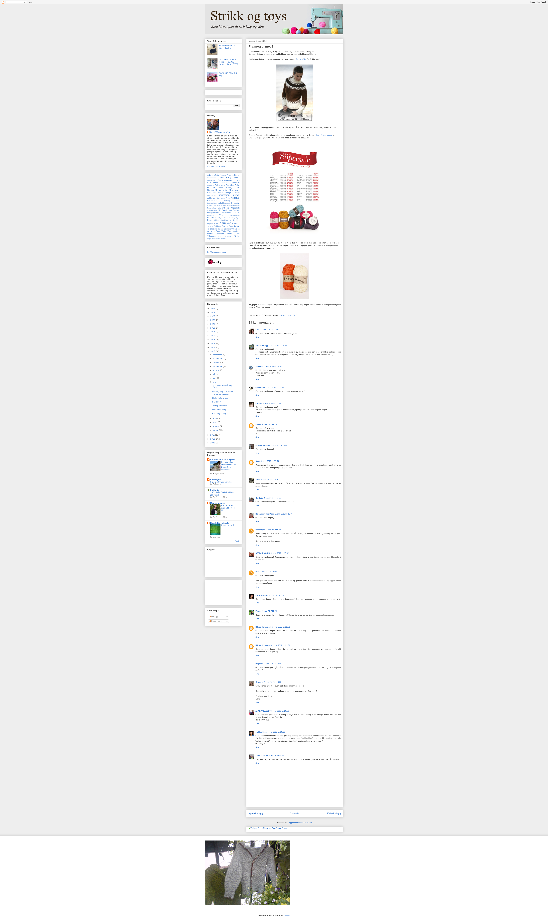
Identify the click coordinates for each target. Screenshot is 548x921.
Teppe (236, 226)
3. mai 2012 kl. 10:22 (272, 682)
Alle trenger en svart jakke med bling (227, 507)
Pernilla (258, 403)
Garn (237, 187)
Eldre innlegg (334, 813)
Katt (218, 198)
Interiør (235, 195)
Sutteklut (210, 226)
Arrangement (211, 178)
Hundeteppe (211, 195)
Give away (234, 190)
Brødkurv (235, 183)
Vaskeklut (220, 234)
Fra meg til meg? (261, 46)
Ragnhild (259, 664)
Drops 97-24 (301, 59)
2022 (212, 320)
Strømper (235, 224)
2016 (212, 336)
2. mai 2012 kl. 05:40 (278, 346)
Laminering (226, 201)
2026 (212, 308)
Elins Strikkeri (261, 595)
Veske (229, 233)
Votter (236, 236)
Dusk (223, 185)
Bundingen (260, 530)
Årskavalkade (220, 238)
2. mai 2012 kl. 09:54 (270, 461)
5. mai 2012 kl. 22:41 (278, 755)
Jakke (209, 198)
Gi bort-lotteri (221, 190)
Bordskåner (225, 183)
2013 (212, 347)
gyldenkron (260, 387)
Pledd (224, 210)
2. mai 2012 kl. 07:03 (273, 367)
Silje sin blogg (261, 346)
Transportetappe (219, 405)
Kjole (228, 198)
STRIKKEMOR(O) (262, 553)
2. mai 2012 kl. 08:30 (272, 403)
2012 (212, 351)
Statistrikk (215, 490)
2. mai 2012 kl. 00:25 (270, 330)
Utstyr (209, 233)
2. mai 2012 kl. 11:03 (272, 498)
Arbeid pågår (213, 175)
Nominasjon (235, 205)
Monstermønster (262, 445)
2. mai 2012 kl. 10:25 (269, 480)
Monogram (226, 205)
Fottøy (229, 187)
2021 (212, 324)
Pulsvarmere (226, 213)
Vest (237, 234)
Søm (231, 226)
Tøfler (223, 231)
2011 (212, 435)
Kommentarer (217, 621)
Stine (257, 480)
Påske (221, 215)
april (215, 418)
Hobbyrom (229, 193)
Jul (214, 198)
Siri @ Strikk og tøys (220, 132)
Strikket (225, 223)
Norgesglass (211, 208)
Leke (237, 201)
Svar (257, 337)
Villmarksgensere (214, 236)
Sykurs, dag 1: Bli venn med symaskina (222, 392)
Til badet (210, 229)
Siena (257, 461)
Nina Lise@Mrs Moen (264, 514)
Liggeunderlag (212, 203)
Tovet (218, 231)
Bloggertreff (211, 180)
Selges (220, 218)
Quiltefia (259, 498)
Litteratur (235, 203)
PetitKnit (214, 210)
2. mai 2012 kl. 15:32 (280, 553)
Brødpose (210, 185)
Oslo (208, 210)
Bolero (237, 180)
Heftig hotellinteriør (220, 398)
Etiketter (220, 188)
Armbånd (223, 175)
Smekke (236, 220)
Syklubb (217, 226)
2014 (212, 343)
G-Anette (259, 682)
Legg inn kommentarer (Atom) (300, 823)
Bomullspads (212, 183)
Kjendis (222, 198)
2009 (212, 443)
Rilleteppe (211, 217)
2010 (212, 439)
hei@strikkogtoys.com (217, 252)
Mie (257, 572)
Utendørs (235, 231)
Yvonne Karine (261, 755)
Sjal (237, 217)
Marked (219, 205)
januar (216, 430)
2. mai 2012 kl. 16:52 (268, 572)
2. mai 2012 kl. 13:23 (274, 530)
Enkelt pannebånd (228, 525)
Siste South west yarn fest (221, 482)
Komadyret (215, 479)
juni (214, 378)
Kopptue (235, 198)
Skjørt (216, 220)
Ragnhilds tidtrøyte (219, 523)
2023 (212, 316)
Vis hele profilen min (216, 166)
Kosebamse (212, 201)
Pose (229, 210)
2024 (212, 312)
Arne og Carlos (233, 175)
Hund (237, 193)
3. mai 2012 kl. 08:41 (273, 664)
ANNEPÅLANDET (263, 711)
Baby (228, 177)
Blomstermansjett (225, 180)
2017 (212, 332)
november (217, 358)
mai (215, 382)
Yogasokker (211, 238)
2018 (212, 328)
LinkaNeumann (224, 203)
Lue (214, 205)
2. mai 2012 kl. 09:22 (270, 424)
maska (258, 424)
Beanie (236, 178)
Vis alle (237, 541)
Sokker (216, 224)
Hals (214, 192)
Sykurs (225, 226)
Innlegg (214, 617)
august (216, 370)
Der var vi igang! (219, 409)
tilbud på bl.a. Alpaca (323, 135)
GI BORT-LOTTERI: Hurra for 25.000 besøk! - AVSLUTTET (228, 61)
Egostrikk (230, 185)
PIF (218, 210)
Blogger (287, 915)
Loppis (209, 205)
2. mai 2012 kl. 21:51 (281, 627)
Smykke (210, 224)
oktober (216, 362)
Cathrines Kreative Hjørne (222, 459)
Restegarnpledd (233, 215)
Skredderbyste (225, 220)
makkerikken (261, 732)
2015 (212, 339)
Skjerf (209, 220)
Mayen (258, 611)
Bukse (217, 185)
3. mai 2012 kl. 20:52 (280, 711)
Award (220, 178)
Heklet (220, 193)
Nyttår (219, 208)
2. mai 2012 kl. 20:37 (277, 595)
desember (217, 355)
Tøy (229, 231)
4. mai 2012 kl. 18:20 (276, 732)
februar (216, 426)
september (218, 366)
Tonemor (259, 367)
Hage (209, 192)
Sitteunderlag (229, 218)
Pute (234, 213)
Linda (257, 330)
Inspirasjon (223, 195)
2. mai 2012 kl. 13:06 (284, 514)
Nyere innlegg (256, 813)
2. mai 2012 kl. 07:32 (275, 387)
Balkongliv (216, 402)
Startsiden (295, 813)
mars (215, 422)
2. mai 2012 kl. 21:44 (270, 611)
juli (214, 374)
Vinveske (228, 236)
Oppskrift (235, 208)
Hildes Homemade (263, 627)
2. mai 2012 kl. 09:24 (279, 445)
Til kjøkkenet (220, 229)
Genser (210, 190)
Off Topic (226, 208)
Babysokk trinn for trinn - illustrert (227, 46)
